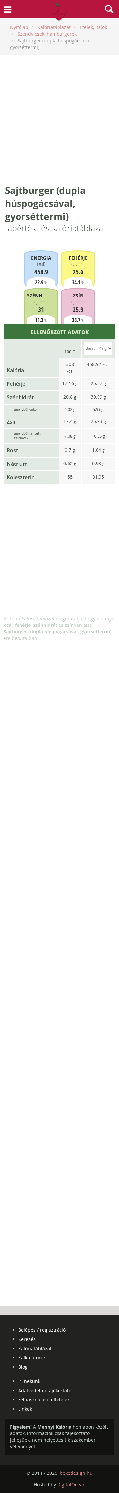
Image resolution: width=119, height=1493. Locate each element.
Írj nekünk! (30, 1381)
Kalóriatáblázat (35, 1348)
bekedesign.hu (76, 1473)
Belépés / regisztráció (42, 1330)
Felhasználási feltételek (44, 1399)
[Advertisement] (59, 119)
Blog (23, 1367)
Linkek (25, 1409)
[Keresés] (109, 10)
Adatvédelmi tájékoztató (44, 1390)
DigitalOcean (71, 1484)
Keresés (27, 1339)
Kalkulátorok (32, 1357)
